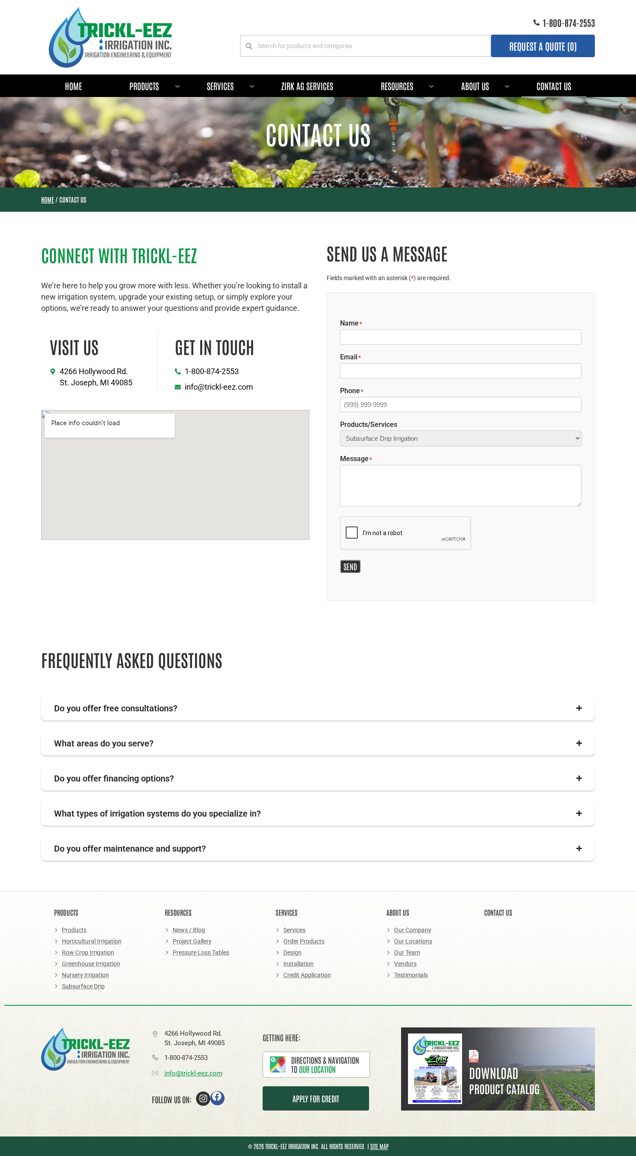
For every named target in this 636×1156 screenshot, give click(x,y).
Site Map (379, 1146)
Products (144, 85)
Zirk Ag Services (307, 85)
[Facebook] (217, 1098)
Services (220, 85)
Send (350, 566)
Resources (397, 85)
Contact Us (553, 85)
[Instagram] (203, 1098)
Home (73, 85)
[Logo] (110, 37)
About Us (475, 85)
